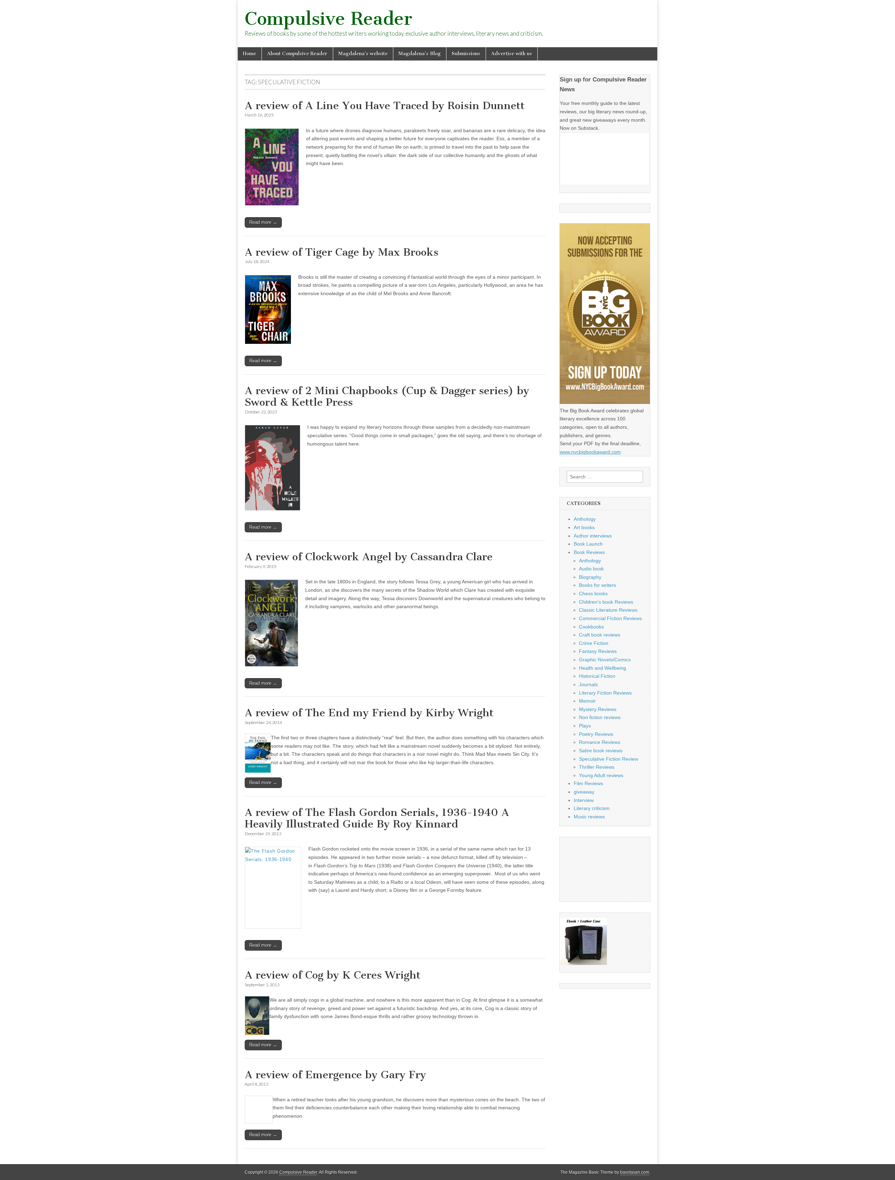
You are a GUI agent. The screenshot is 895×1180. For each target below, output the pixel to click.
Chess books (593, 593)
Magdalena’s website (363, 54)
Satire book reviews (600, 750)
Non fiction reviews (600, 717)
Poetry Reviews (596, 734)
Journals (588, 684)
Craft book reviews (599, 635)
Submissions (466, 54)
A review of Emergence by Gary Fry (335, 1074)
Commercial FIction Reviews (610, 618)
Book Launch (588, 544)
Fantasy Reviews (598, 651)
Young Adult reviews (601, 775)
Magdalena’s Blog (420, 54)
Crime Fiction (593, 643)
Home (249, 54)
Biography (590, 577)
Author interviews (593, 536)
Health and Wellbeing (602, 668)
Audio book (591, 568)
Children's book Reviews (606, 602)
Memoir (587, 701)
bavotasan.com (634, 1172)
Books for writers (597, 585)
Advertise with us (511, 54)
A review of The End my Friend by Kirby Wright (369, 712)
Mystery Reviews (597, 709)
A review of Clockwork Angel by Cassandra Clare (369, 556)
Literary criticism (592, 808)
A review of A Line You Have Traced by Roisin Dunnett (385, 105)
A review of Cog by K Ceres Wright (333, 975)
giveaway (584, 792)
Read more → (263, 222)
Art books (584, 527)
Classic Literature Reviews (608, 610)
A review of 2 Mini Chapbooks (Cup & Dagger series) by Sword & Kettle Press (387, 396)
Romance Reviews (599, 742)
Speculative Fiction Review (608, 759)
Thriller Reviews (596, 767)
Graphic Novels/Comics (605, 659)
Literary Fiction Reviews (605, 693)
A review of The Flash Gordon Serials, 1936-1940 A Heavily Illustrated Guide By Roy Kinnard (377, 818)
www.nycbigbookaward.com (590, 452)
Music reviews (589, 816)
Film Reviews (588, 783)
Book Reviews (589, 552)
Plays (585, 725)
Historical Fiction (597, 676)
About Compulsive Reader (297, 54)
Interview (584, 800)
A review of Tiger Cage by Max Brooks (341, 252)
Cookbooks (591, 627)
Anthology (585, 519)
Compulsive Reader (328, 18)
